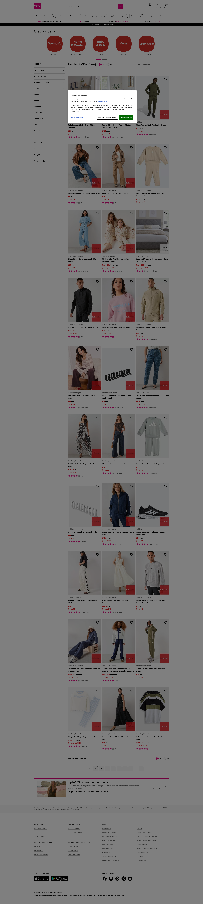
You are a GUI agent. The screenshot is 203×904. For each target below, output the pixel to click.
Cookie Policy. (102, 101)
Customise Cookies (77, 117)
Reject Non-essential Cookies (107, 117)
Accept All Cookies (126, 117)
